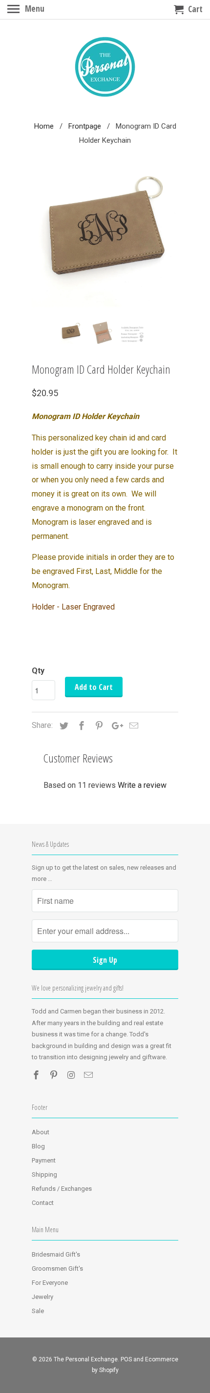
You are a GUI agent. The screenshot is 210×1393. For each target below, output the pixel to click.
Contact (43, 1202)
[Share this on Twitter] (62, 726)
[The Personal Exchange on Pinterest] (54, 1075)
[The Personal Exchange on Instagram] (72, 1075)
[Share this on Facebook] (80, 726)
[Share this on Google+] (115, 726)
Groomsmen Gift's (57, 1268)
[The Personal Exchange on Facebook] (37, 1075)
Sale (38, 1311)
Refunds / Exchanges (62, 1188)
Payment (44, 1160)
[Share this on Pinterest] (97, 726)
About (40, 1132)
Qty (38, 670)
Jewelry (42, 1296)
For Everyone (50, 1282)
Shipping (44, 1174)
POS (126, 1359)
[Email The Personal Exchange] (89, 1075)
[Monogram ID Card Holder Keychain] (105, 241)
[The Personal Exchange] (105, 68)
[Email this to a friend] (132, 726)
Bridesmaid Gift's (56, 1254)
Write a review (142, 785)
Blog (38, 1146)
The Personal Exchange (86, 1359)
